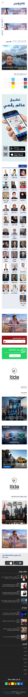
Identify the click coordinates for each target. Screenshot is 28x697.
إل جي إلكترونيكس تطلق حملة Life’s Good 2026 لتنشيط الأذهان (11, 629)
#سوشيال (25, 659)
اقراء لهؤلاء (22, 166)
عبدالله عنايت (23, 272)
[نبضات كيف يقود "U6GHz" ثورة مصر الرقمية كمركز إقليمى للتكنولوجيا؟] (14, 57)
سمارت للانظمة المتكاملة (10, 693)
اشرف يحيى (5, 272)
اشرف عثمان (14, 224)
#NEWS (25, 670)
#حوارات (25, 673)
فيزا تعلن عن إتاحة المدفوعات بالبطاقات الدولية (10, 621)
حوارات (18, 599)
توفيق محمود (23, 237)
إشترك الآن (15, 356)
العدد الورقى (3, 22)
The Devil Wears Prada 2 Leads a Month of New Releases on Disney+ (10, 585)
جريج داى (23, 293)
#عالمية (25, 662)
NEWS (18, 583)
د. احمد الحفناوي (6, 213)
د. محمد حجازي (23, 225)
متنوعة (18, 611)
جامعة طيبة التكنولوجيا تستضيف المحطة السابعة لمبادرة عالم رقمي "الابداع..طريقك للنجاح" (14, 522)
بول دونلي (14, 272)
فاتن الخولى (23, 177)
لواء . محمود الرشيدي (6, 201)
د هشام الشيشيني (14, 237)
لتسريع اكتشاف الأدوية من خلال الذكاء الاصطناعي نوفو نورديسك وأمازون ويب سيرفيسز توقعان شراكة (10, 614)
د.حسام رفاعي (6, 293)
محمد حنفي (14, 189)
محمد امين (5, 282)
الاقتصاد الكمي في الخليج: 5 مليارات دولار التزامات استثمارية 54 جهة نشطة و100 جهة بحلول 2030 (14, 418)
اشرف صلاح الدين (23, 304)
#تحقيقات (25, 648)
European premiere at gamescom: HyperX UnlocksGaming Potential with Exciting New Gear (10, 594)
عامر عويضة (14, 282)
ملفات (18, 575)
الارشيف (3, 32)
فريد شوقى (14, 177)
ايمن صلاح (23, 189)
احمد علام (23, 249)
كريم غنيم (6, 224)
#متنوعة (25, 666)
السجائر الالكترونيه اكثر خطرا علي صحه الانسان (11, 637)
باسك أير (6, 249)
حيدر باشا (23, 259)
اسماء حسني (23, 212)
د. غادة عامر (22, 200)
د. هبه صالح (14, 200)
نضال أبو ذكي (14, 293)
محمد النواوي (6, 189)
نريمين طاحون (23, 282)
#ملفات (25, 651)
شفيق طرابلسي (6, 260)
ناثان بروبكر (14, 249)
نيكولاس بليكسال (14, 260)
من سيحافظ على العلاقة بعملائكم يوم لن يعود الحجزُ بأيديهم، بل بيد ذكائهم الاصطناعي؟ (10, 578)
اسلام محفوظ (6, 237)
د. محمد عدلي (14, 212)
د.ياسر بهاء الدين (6, 178)
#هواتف (25, 655)
